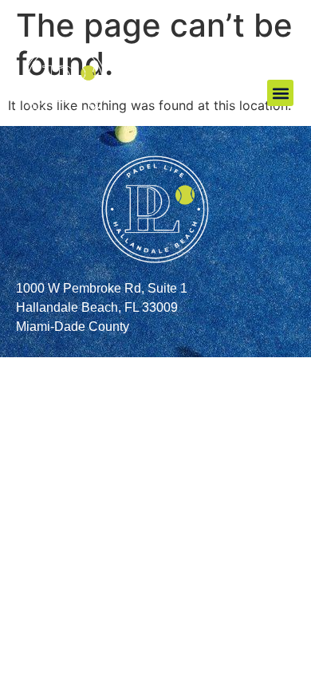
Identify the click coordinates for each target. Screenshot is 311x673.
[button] (280, 93)
